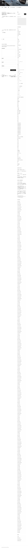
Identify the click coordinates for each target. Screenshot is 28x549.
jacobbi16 (18, 183)
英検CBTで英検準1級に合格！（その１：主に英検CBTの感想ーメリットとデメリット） (21, 184)
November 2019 (19, 279)
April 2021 (18, 256)
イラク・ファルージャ (20, 61)
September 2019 (19, 282)
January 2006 (19, 506)
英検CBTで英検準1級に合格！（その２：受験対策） (21, 193)
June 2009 (18, 450)
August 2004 (19, 529)
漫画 (17, 146)
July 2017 (18, 317)
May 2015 (18, 353)
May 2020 (18, 271)
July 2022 (18, 235)
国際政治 (18, 101)
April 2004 (18, 532)
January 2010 (19, 440)
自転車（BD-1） (19, 158)
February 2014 (19, 373)
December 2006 (19, 491)
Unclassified (18, 54)
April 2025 (18, 201)
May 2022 (18, 238)
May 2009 (18, 451)
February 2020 (19, 275)
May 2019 (18, 287)
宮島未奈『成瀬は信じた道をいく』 (21, 169)
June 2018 (18, 302)
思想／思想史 (18, 110)
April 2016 (18, 338)
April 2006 (18, 502)
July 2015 (18, 350)
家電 (17, 105)
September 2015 (19, 347)
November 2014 (19, 361)
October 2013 (19, 379)
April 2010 (18, 436)
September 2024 (19, 209)
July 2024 (18, 212)
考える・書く (18, 157)
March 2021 (18, 257)
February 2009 (19, 455)
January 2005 (19, 522)
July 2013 (18, 383)
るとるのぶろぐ (7, 2)
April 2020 (18, 272)
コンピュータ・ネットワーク (20, 69)
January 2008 (19, 473)
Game (18, 35)
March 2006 (18, 503)
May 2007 (18, 484)
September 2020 (19, 265)
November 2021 (19, 246)
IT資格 (18, 39)
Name (3, 58)
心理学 (18, 109)
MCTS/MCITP (19, 45)
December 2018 (19, 294)
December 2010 (19, 425)
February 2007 (19, 488)
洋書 (17, 143)
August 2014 (18, 365)
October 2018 (19, 297)
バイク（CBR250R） (18, 7)
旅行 (17, 120)
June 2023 (18, 223)
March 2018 (18, 306)
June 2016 (18, 335)
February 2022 (19, 242)
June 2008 (18, 466)
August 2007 (19, 480)
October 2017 (19, 313)
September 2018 (19, 298)
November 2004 (19, 525)
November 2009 (19, 443)
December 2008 (19, 458)
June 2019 (18, 286)
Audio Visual (18, 31)
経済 (17, 154)
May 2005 (18, 517)
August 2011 (18, 414)
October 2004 (19, 526)
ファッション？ (19, 87)
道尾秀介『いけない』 (20, 173)
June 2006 (18, 499)
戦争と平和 (18, 113)
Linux (18, 42)
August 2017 (18, 316)
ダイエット (18, 79)
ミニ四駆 (18, 90)
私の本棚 (18, 151)
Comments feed (19, 539)
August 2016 (18, 332)
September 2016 (19, 331)
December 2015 (19, 343)
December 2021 (19, 245)
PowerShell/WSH (19, 49)
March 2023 (18, 227)
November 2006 (19, 492)
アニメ (18, 60)
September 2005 (19, 511)
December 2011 (19, 409)
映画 (17, 135)
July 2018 (18, 301)
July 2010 (18, 432)
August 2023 (18, 220)
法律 (17, 142)
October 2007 (19, 477)
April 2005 (18, 518)
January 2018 (19, 309)
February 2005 (19, 521)
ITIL (17, 38)
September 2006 (19, 495)
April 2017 (18, 321)
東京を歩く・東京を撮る (20, 136)
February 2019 (19, 291)
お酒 (17, 64)
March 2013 (18, 388)
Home (2, 7)
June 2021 (18, 253)
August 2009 (19, 447)
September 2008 (19, 462)
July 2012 (18, 399)
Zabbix (18, 57)
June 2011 (18, 417)
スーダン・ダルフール (20, 72)
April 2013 (18, 387)
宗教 (17, 102)
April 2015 (18, 354)
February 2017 (19, 324)
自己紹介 (6, 7)
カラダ (18, 65)
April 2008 (18, 469)
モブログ (18, 94)
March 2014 (18, 372)
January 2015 (19, 358)
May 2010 (18, 435)
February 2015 (19, 357)
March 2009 (18, 454)
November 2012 (19, 394)
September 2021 (19, 249)
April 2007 (18, 485)
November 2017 (19, 312)
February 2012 (19, 406)
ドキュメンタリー (19, 80)
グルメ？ (18, 68)
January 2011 (19, 424)
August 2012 (18, 398)
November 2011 (19, 410)
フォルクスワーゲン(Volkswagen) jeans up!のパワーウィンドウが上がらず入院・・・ (21, 196)
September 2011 (19, 413)
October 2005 (19, 510)
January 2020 (19, 276)
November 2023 (19, 219)
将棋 (17, 106)
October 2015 (19, 346)
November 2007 (19, 476)
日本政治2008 (19, 127)
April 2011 (18, 420)
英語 (8, 7)
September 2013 (19, 380)
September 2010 (19, 429)
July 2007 (18, 481)
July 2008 (18, 465)
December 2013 (19, 376)
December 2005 (19, 507)
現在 (17, 147)
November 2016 (19, 328)
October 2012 (19, 395)
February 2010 (19, 439)
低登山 (18, 98)
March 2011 (18, 421)
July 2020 (18, 268)
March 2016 (18, 339)
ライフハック (18, 95)
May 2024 (18, 215)
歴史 (17, 139)
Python (18, 50)
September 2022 (19, 234)
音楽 (17, 165)
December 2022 (19, 231)
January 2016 (19, 342)
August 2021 (18, 250)
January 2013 (19, 391)
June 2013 (18, 384)
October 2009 (19, 444)
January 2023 (19, 230)
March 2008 (18, 470)
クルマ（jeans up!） (12, 7)
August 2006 (19, 496)
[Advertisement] (21, 21)
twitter (18, 53)
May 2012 (18, 402)
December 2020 (19, 261)
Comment (3, 48)
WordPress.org (19, 540)
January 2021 (19, 260)
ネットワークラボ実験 (20, 83)
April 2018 (18, 305)
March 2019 (18, 290)
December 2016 (19, 327)
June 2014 (18, 368)
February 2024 (19, 216)
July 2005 (18, 514)
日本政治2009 (19, 128)
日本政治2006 (19, 124)
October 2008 (19, 461)
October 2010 (19, 428)
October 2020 (19, 264)
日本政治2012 (19, 132)
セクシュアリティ (19, 76)
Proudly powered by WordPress (5, 547)
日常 (17, 121)
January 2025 (19, 205)
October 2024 (19, 208)
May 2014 (18, 369)
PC (17, 46)
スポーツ (18, 75)
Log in (18, 536)
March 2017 (18, 323)
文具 (17, 117)
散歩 (17, 116)
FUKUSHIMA (18, 34)
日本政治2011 (19, 131)
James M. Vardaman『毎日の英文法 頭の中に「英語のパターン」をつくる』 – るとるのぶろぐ (21, 192)
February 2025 (19, 204)
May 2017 (18, 320)
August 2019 (18, 283)
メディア (18, 91)
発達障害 (18, 150)
